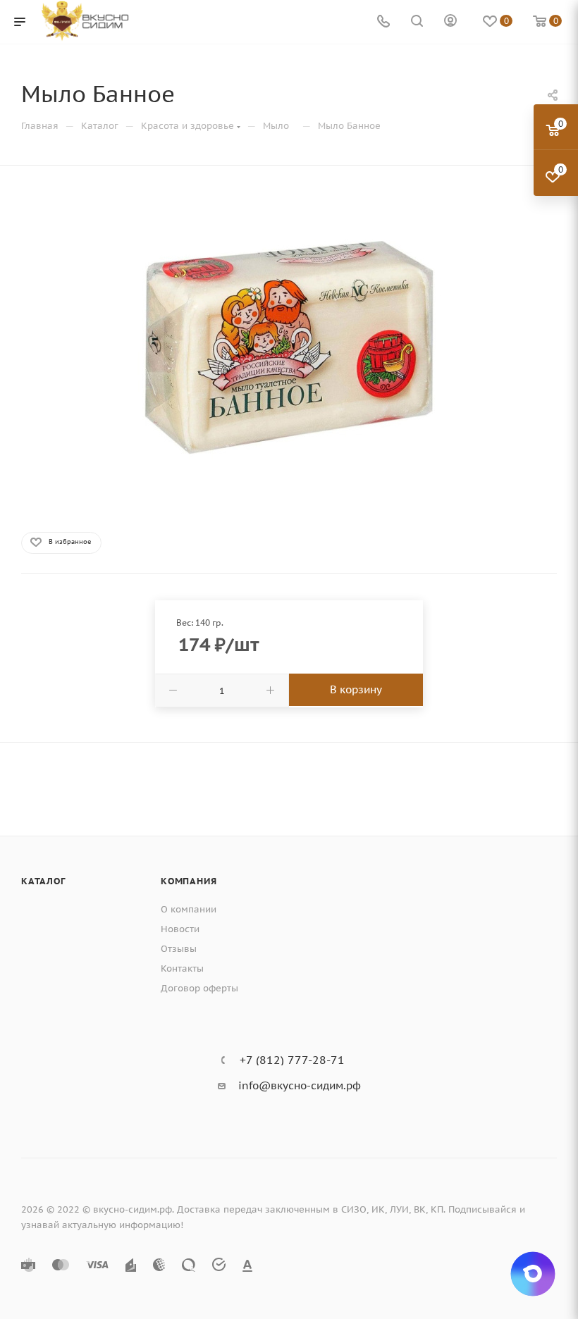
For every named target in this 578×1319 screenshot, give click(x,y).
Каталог (43, 881)
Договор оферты (199, 988)
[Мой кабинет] (450, 22)
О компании (188, 909)
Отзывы (179, 949)
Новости (180, 929)
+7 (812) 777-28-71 (292, 1059)
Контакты (182, 968)
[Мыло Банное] (289, 347)
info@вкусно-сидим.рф (299, 1085)
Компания (188, 881)
